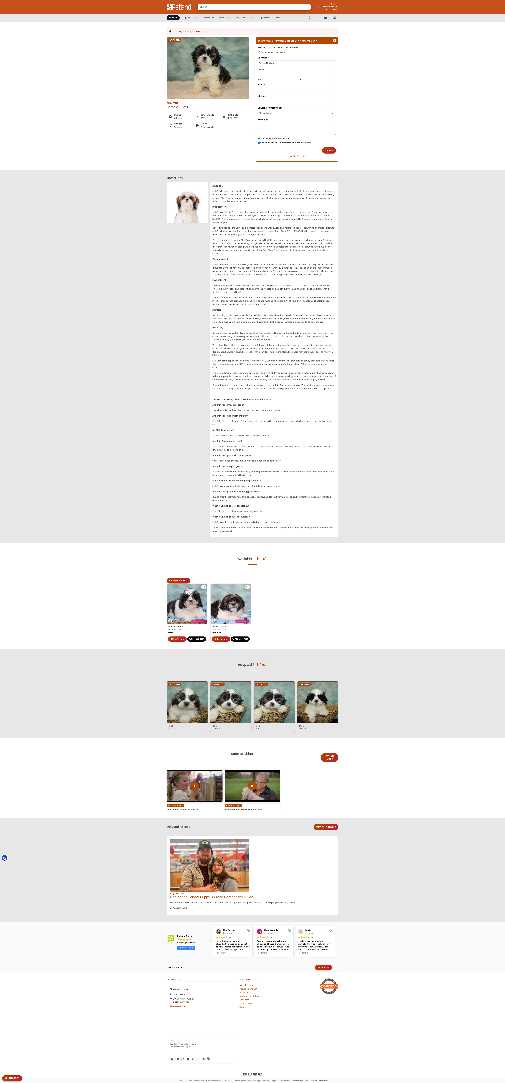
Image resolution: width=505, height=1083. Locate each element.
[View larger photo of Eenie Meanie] (247, 587)
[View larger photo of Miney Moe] (203, 587)
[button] (211, 942)
